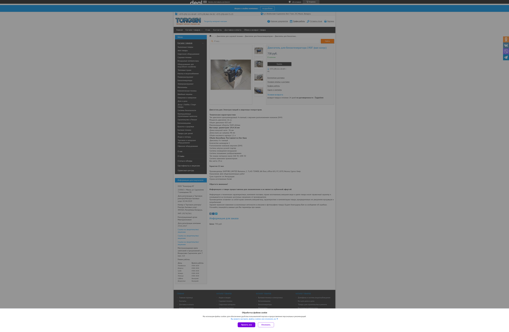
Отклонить (266, 325)
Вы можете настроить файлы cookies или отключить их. (253, 319)
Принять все (246, 325)
